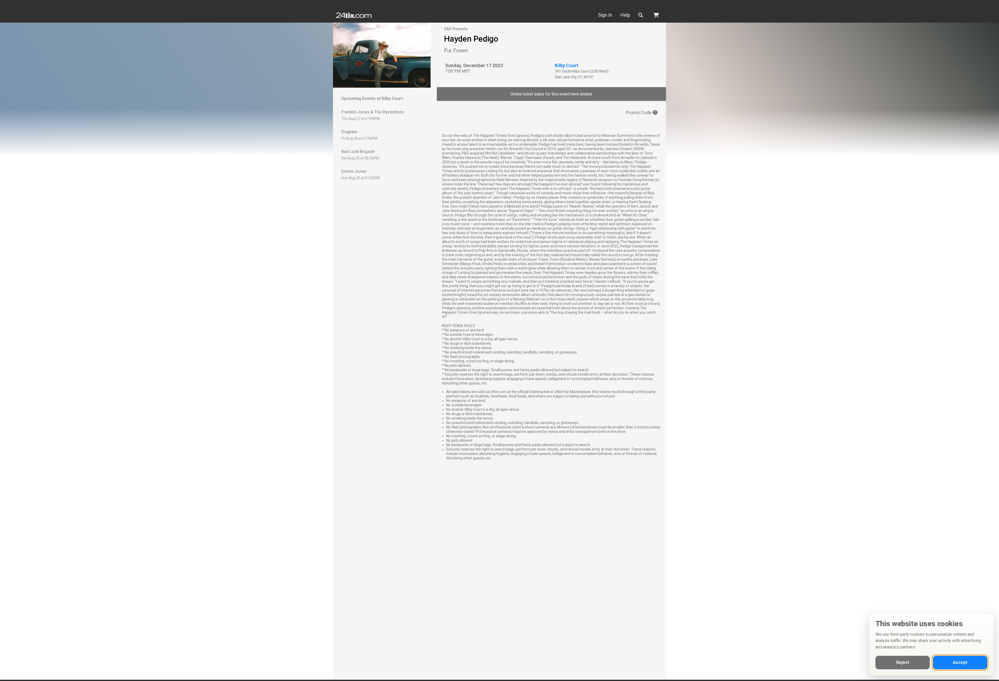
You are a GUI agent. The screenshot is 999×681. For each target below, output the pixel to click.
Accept (960, 662)
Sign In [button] (605, 15)
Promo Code (639, 112)
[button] (641, 15)
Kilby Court (566, 65)
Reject (902, 662)
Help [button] (625, 15)
